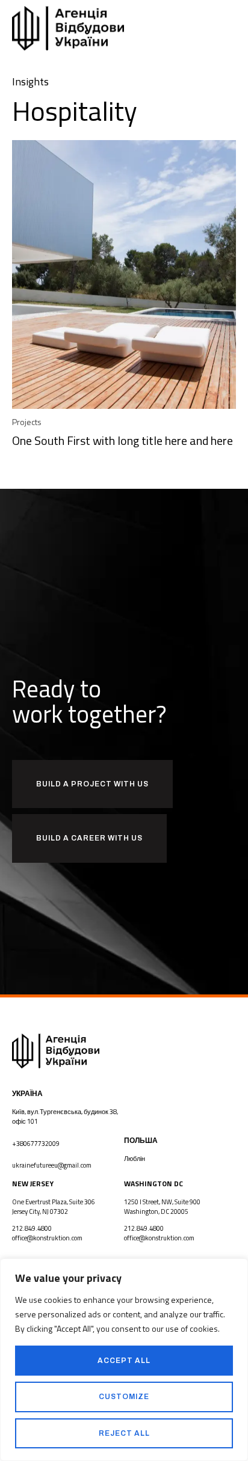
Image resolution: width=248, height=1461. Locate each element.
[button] (233, 28)
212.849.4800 (32, 1228)
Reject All (124, 1433)
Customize (124, 1396)
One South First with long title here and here (122, 440)
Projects (27, 421)
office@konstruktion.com (47, 1238)
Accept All (124, 1360)
